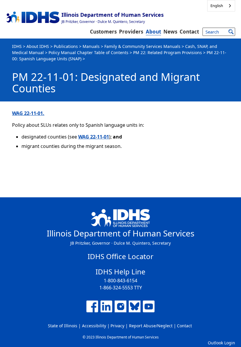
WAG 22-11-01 (93, 137)
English (216, 5)
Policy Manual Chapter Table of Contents (88, 52)
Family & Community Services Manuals (142, 46)
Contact (189, 31)
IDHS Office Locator (120, 256)
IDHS (17, 46)
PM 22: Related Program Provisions (167, 52)
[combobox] (221, 5)
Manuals (91, 46)
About (153, 31)
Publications (66, 46)
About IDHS (37, 46)
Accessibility (94, 325)
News (170, 31)
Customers (103, 31)
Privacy (117, 325)
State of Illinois (62, 325)
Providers (131, 31)
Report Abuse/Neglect (151, 325)
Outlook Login (221, 343)
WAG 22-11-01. (28, 113)
